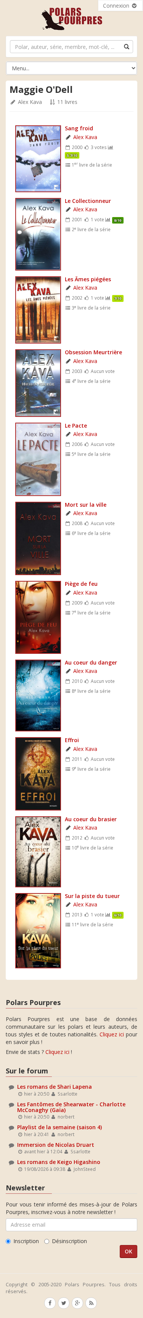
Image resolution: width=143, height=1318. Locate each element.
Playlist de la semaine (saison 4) (59, 1127)
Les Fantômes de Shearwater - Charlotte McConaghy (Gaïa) (71, 1107)
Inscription (26, 1241)
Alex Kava (30, 101)
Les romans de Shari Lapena (54, 1086)
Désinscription (69, 1241)
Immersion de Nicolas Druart (55, 1144)
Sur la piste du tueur (92, 896)
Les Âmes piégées (88, 279)
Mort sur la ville (85, 504)
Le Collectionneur (88, 200)
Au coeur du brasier (91, 819)
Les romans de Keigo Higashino (58, 1162)
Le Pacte (76, 425)
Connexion (117, 5)
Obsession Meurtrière (93, 352)
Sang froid (79, 128)
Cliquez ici (112, 1034)
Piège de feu (81, 583)
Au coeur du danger (91, 662)
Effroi (72, 740)
